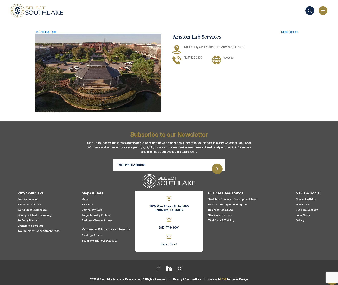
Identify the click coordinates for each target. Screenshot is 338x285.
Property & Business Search (106, 229)
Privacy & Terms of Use (187, 279)
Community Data (92, 209)
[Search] (309, 10)
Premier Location (28, 199)
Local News (303, 215)
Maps (85, 199)
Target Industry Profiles (96, 215)
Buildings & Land (92, 235)
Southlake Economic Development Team (233, 199)
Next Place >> (289, 31)
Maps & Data (93, 193)
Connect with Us (305, 199)
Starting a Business (220, 215)
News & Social (308, 193)
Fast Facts (88, 204)
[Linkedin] (171, 270)
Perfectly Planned (28, 220)
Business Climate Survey (97, 220)
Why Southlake (31, 193)
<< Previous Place (46, 31)
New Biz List (303, 204)
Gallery (300, 220)
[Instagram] (179, 270)
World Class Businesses (32, 209)
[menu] (323, 10)
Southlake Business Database (99, 240)
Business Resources (220, 209)
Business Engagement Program (227, 204)
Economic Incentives (30, 225)
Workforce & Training (221, 220)
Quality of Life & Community (35, 215)
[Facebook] (161, 270)
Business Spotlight (307, 209)
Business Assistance (225, 193)
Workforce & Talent (29, 204)
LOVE (223, 279)
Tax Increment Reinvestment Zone (38, 231)
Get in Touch (168, 244)
